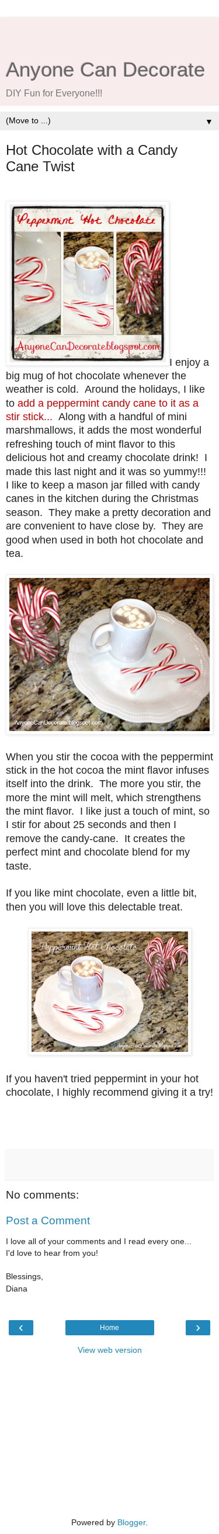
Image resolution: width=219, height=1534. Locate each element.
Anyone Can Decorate (105, 69)
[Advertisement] (109, 32)
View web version (110, 1350)
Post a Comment (48, 1220)
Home (109, 1328)
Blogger (131, 1522)
